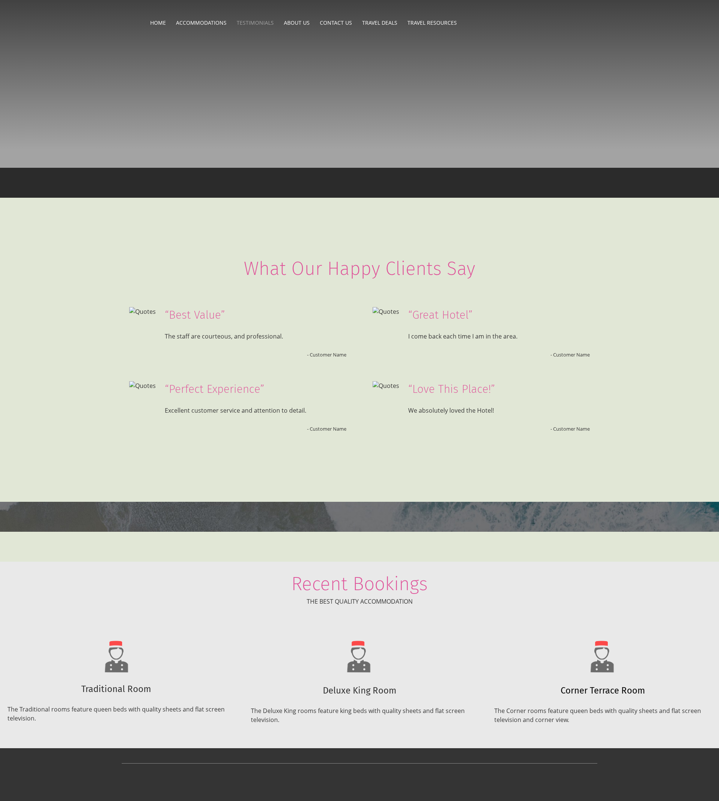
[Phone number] (99, 86)
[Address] (135, 86)
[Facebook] (153, 86)
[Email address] (117, 86)
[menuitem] (158, 22)
